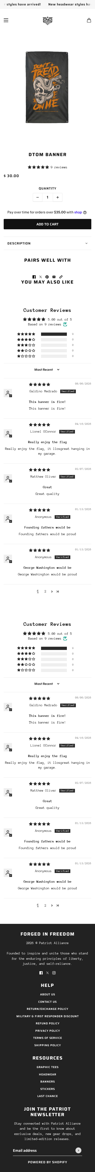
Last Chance (47, 1096)
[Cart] (89, 20)
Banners (47, 1081)
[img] (39, 384)
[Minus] (37, 197)
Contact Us (47, 1002)
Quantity (47, 188)
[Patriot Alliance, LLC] (47, 20)
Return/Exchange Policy (47, 1009)
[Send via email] (53, 276)
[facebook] (41, 972)
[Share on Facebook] (34, 276)
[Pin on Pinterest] (47, 276)
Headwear (47, 1074)
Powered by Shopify (47, 1162)
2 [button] (45, 591)
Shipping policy (47, 1045)
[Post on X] (41, 276)
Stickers (47, 1089)
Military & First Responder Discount (47, 1016)
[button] (39, 167)
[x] (47, 972)
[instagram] (53, 972)
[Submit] (78, 1150)
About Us (47, 994)
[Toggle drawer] (6, 20)
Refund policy (47, 1023)
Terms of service (47, 1038)
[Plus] (57, 197)
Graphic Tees (48, 1067)
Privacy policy (47, 1030)
